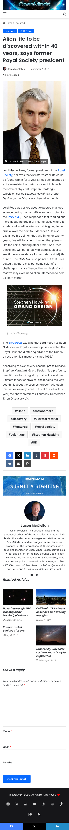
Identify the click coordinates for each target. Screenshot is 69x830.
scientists (18, 434)
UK (35, 442)
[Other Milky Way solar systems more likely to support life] (51, 635)
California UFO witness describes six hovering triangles (50, 612)
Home (9, 22)
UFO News (26, 31)
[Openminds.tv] (34, 5)
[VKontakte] (9, 463)
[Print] (27, 463)
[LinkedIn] (27, 455)
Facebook (55, 569)
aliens (21, 411)
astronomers (43, 411)
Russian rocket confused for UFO (14, 628)
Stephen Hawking (46, 434)
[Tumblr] (36, 455)
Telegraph (15, 342)
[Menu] (4, 13)
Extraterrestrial (47, 419)
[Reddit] (54, 455)
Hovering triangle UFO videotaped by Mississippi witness (17, 612)
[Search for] (64, 13)
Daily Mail (14, 217)
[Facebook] (9, 455)
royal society (46, 426)
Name (7, 731)
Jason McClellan (16, 69)
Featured (20, 22)
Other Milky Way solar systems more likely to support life (51, 652)
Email (7, 746)
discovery (19, 419)
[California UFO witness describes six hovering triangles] (51, 597)
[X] (18, 455)
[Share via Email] (18, 463)
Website (7, 762)
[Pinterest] (45, 455)
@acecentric (59, 565)
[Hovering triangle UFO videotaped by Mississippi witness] (18, 597)
